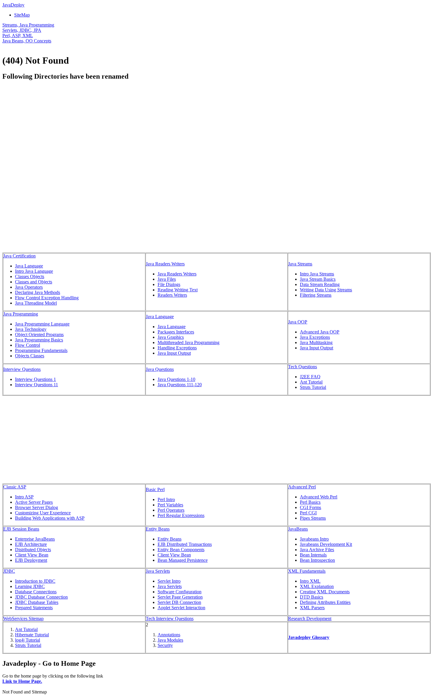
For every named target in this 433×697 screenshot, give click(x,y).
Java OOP (297, 321)
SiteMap (22, 14)
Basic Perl (155, 489)
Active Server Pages (34, 502)
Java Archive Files (317, 549)
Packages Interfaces (176, 331)
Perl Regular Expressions (181, 515)
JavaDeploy (13, 4)
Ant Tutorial (311, 381)
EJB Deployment (31, 560)
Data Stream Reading (320, 284)
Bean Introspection (317, 560)
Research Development (309, 618)
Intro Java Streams (317, 273)
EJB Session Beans (21, 528)
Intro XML (310, 581)
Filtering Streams (315, 295)
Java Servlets (158, 571)
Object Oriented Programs (39, 334)
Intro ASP (24, 496)
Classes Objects (29, 276)
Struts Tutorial (313, 387)
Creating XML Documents (325, 591)
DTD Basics (311, 596)
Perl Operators (171, 510)
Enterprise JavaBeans (35, 538)
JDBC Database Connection (41, 596)
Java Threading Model (36, 302)
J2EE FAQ (310, 376)
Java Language (29, 265)
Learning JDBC (30, 586)
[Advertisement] (51, 127)
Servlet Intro (169, 581)
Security (165, 645)
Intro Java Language (34, 271)
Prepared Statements (34, 607)
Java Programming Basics (39, 339)
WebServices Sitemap (23, 618)
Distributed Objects (33, 549)
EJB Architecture (31, 544)
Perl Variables (170, 504)
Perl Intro (166, 499)
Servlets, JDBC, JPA (21, 30)
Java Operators (29, 287)
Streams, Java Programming (28, 24)
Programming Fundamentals (41, 350)
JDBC (9, 571)
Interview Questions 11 (36, 384)
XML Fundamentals (306, 571)
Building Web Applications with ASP (50, 518)
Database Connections (36, 591)
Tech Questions (302, 366)
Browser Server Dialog (36, 507)
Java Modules (170, 640)
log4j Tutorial (27, 640)
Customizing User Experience (43, 512)
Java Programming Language (42, 323)
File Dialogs (169, 284)
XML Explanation (317, 586)
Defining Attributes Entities (325, 602)
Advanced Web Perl (318, 496)
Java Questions (160, 369)
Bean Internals (313, 554)
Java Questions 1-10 (176, 379)
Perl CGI (308, 512)
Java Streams (300, 263)
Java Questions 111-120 (180, 384)
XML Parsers (312, 607)
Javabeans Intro (314, 538)
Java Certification (19, 255)
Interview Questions (22, 369)
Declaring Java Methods (37, 292)
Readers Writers (172, 295)
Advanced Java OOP (319, 331)
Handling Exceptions (177, 347)
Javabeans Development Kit (326, 544)
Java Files (167, 279)
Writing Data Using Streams (326, 289)
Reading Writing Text (178, 289)
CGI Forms (310, 507)
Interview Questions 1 (35, 379)
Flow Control (27, 345)
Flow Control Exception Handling (47, 297)
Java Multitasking (316, 342)
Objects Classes (29, 355)
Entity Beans (158, 528)
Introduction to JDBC (35, 581)
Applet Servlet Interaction (181, 607)
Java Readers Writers (165, 263)
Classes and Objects (33, 281)
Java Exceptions (315, 337)
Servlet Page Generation (180, 596)
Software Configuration (179, 591)
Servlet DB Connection (179, 602)
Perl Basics (310, 502)
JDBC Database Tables (36, 602)
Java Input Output (174, 353)
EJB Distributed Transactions (185, 544)
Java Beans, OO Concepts (26, 40)
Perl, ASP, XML (17, 35)
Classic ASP (14, 486)
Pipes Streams (313, 518)
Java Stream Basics (318, 279)
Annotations (169, 634)
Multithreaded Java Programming (188, 342)
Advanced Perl (302, 486)
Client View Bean (31, 554)
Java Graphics (171, 337)
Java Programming (20, 313)
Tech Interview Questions (170, 618)
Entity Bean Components (181, 549)
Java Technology (31, 329)
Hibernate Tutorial (32, 634)
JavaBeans (298, 528)
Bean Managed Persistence (183, 560)
